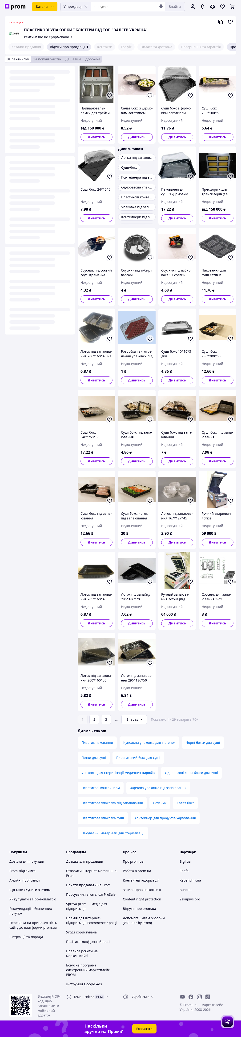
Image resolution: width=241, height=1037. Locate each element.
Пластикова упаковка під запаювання (112, 803)
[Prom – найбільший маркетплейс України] (15, 7)
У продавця (73, 6)
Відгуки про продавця (69, 47)
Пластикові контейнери (100, 788)
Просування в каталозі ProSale (91, 894)
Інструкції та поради (26, 937)
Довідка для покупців (26, 861)
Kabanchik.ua (190, 880)
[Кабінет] (193, 7)
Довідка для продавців (84, 861)
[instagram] (199, 997)
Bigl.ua (185, 861)
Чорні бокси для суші (203, 742)
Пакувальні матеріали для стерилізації (113, 833)
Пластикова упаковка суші (102, 818)
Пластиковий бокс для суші (138, 757)
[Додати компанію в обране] (230, 22)
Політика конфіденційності (88, 941)
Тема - (84, 997)
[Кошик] (232, 7)
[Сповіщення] (203, 7)
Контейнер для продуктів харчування (165, 818)
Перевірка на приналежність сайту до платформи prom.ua (33, 925)
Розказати (144, 1028)
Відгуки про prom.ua (139, 908)
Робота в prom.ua (137, 871)
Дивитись (96, 137)
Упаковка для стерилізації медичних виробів (118, 772)
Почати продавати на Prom (88, 885)
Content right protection (142, 899)
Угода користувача (81, 932)
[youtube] (182, 997)
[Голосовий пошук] (161, 6)
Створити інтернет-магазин (89, 871)
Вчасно (185, 889)
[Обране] (222, 7)
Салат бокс (185, 803)
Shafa (184, 871)
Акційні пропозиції (24, 880)
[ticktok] (208, 997)
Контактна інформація (141, 880)
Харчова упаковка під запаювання (158, 788)
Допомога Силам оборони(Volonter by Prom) (144, 920)
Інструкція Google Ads (84, 984)
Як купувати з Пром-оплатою (32, 899)
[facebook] (191, 997)
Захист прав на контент (142, 889)
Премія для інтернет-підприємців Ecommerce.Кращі (91, 920)
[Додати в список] (109, 95)
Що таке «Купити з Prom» (30, 889)
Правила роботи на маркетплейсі (82, 953)
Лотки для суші (93, 757)
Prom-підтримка (22, 871)
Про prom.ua (133, 861)
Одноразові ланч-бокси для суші (191, 772)
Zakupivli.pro (190, 899)
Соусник (159, 803)
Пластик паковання (97, 742)
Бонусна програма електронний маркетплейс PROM (88, 970)
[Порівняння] (213, 7)
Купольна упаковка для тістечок (149, 742)
